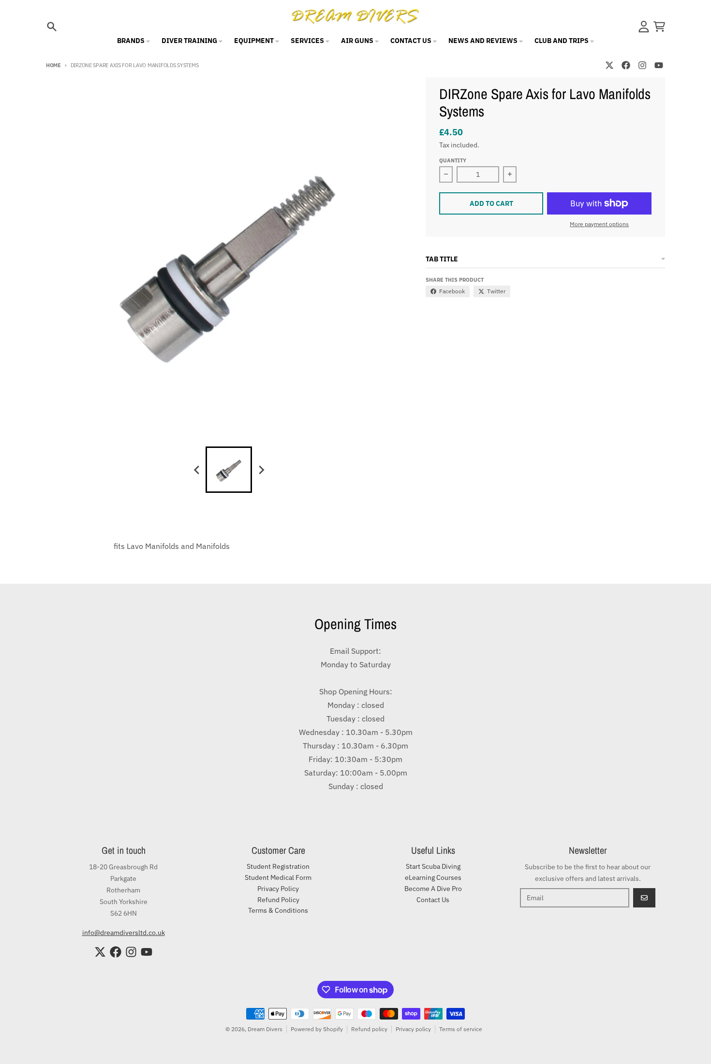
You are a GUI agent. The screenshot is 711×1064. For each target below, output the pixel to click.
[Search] (52, 26)
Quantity (452, 160)
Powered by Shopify (317, 1029)
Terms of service (460, 1029)
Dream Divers (265, 1029)
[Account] (644, 26)
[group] (229, 469)
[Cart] (659, 26)
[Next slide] (260, 469)
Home (53, 65)
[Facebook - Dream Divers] (626, 65)
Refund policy (369, 1029)
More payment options (599, 224)
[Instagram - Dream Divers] (642, 65)
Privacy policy (413, 1029)
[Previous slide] (197, 469)
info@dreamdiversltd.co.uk (123, 932)
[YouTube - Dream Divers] (658, 65)
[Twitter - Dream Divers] (609, 65)
